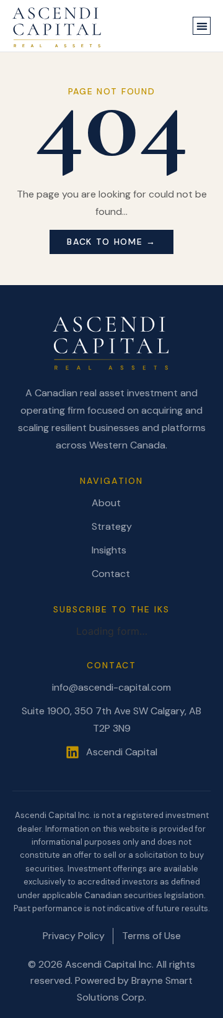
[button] (202, 26)
